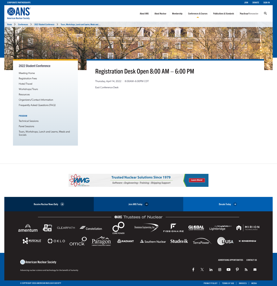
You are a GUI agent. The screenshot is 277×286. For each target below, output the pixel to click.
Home (9, 24)
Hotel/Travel (25, 83)
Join (246, 2)
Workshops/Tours (28, 89)
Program (23, 115)
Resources (24, 94)
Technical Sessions (29, 120)
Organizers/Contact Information (36, 99)
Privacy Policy (210, 283)
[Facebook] (193, 269)
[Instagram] (220, 269)
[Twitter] (202, 269)
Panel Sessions (26, 126)
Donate (255, 2)
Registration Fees (28, 78)
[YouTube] (228, 269)
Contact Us (251, 259)
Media (254, 283)
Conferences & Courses (197, 13)
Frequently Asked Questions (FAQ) (37, 105)
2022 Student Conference (44, 24)
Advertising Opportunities (230, 259)
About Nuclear (160, 13)
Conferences (23, 24)
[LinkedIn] (211, 269)
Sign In (266, 2)
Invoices (243, 283)
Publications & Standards (223, 13)
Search (265, 13)
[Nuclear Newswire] (246, 269)
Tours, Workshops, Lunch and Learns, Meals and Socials (82, 24)
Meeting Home (27, 73)
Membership (177, 13)
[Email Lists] (255, 269)
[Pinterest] (237, 269)
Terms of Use (228, 283)
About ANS (144, 13)
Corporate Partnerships (18, 2)
